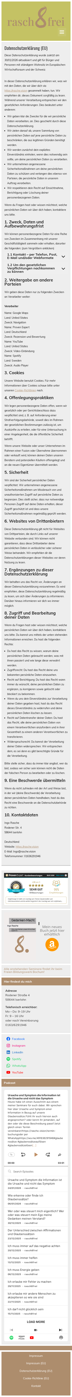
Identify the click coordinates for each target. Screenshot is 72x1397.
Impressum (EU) (36, 1363)
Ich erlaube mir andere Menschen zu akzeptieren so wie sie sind (32, 1295)
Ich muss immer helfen (22, 1258)
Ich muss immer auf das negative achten (34, 1246)
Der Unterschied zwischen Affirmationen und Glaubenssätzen (34, 1232)
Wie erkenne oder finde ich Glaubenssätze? (25, 1197)
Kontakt (36, 1386)
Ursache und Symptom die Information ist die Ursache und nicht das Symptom (35, 1181)
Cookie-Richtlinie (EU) (36, 1378)
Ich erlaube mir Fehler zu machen (29, 1281)
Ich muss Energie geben (23, 1270)
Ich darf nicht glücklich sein (26, 1309)
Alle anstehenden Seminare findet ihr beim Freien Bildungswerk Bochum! (33, 970)
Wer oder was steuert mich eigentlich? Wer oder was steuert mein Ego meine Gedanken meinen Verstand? (36, 1214)
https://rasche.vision (15, 90)
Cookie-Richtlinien (25, 390)
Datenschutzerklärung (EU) (36, 1371)
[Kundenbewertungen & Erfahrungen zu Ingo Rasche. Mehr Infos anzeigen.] (36, 904)
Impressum (36, 1356)
